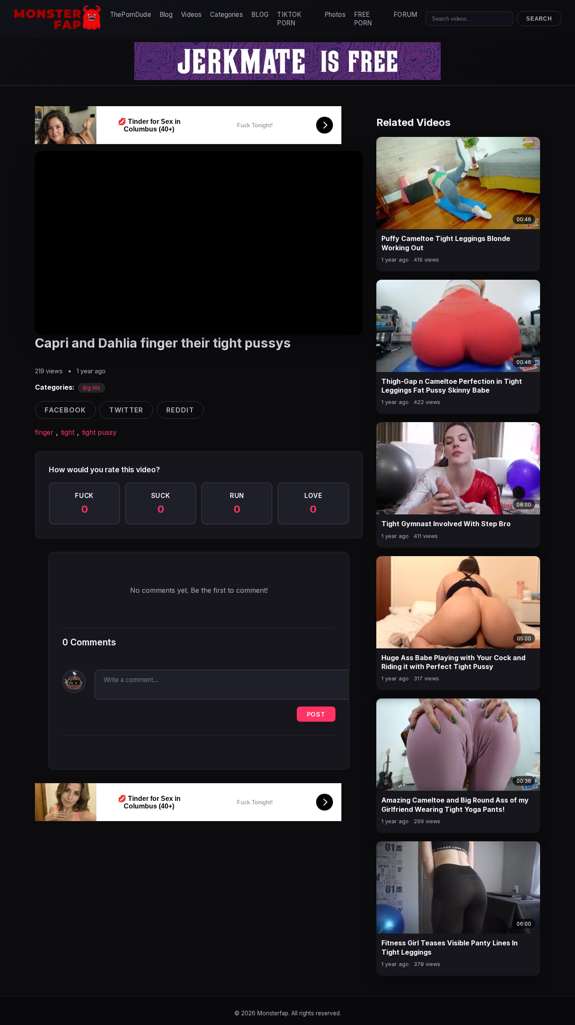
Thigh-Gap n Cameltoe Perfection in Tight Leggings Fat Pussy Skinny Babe (451, 386)
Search (538, 19)
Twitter (126, 410)
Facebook (65, 410)
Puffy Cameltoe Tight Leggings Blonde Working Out (445, 243)
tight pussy (99, 432)
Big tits (91, 388)
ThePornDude (130, 15)
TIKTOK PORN (289, 19)
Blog (166, 15)
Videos (191, 15)
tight (68, 432)
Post (316, 714)
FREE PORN (363, 19)
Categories (226, 15)
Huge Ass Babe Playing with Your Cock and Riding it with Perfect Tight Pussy (453, 662)
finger (44, 432)
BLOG (260, 15)
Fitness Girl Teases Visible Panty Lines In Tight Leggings (449, 947)
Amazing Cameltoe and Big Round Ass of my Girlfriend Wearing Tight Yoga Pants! (455, 805)
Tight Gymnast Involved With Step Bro (446, 523)
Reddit (180, 410)
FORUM (405, 15)
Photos (335, 15)
